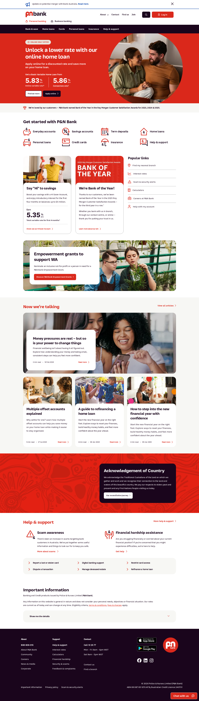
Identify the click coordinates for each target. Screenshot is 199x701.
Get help (120, 551)
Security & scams (60, 664)
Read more (83, 4)
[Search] (146, 15)
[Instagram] (151, 660)
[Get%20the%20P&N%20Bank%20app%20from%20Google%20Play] (146, 648)
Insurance (94, 29)
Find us (125, 14)
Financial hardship (61, 659)
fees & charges (114, 605)
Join (134, 14)
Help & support (111, 29)
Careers (25, 659)
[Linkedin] (145, 660)
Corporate (26, 668)
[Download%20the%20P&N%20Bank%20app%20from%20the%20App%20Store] (146, 640)
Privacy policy (51, 687)
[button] (172, 3)
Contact (115, 14)
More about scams (46, 551)
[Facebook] (139, 660)
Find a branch (90, 669)
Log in (164, 14)
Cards (62, 29)
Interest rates (59, 649)
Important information (31, 687)
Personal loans (76, 29)
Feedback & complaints (63, 668)
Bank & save (31, 29)
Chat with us (181, 696)
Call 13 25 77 (90, 645)
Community (26, 654)
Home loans (48, 29)
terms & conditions (98, 605)
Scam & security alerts (72, 687)
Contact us (89, 664)
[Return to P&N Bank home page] (36, 15)
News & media (28, 664)
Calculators (58, 654)
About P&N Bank (29, 649)
